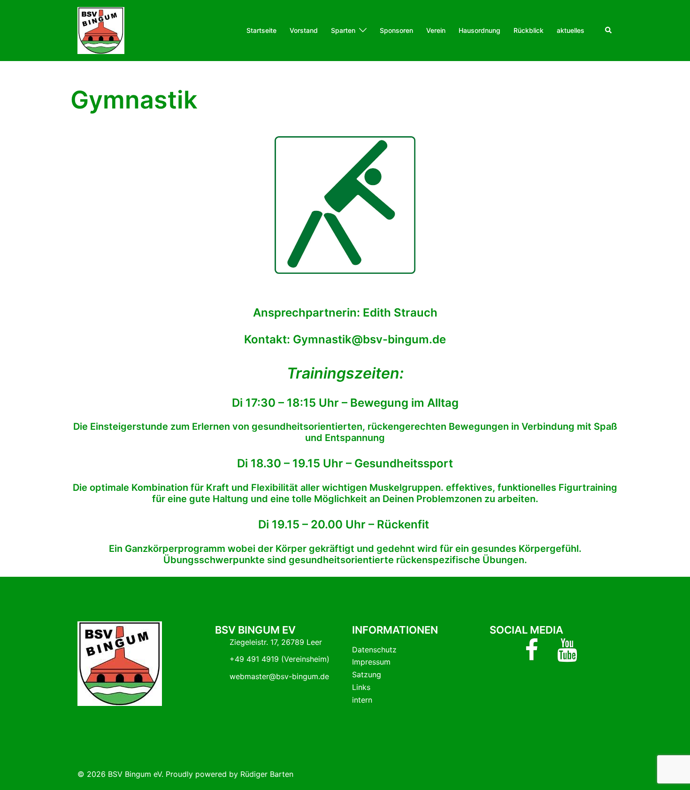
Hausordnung (479, 30)
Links (361, 687)
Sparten (343, 30)
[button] (609, 30)
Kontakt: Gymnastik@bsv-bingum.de (345, 339)
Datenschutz (374, 649)
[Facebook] (531, 655)
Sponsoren (396, 30)
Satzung (366, 674)
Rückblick (529, 30)
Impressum (371, 661)
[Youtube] (567, 655)
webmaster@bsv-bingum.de (279, 676)
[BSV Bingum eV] (100, 29)
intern (362, 700)
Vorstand (304, 30)
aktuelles (570, 30)
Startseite (261, 30)
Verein (435, 30)
